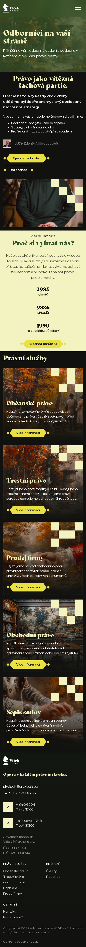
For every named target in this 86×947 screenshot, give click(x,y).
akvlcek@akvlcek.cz (20, 787)
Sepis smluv (12, 888)
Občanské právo (15, 871)
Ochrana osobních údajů (21, 941)
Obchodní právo (15, 882)
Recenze (53, 877)
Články (51, 871)
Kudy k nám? (13, 917)
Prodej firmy (12, 893)
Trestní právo (13, 877)
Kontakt (9, 911)
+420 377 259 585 (19, 793)
